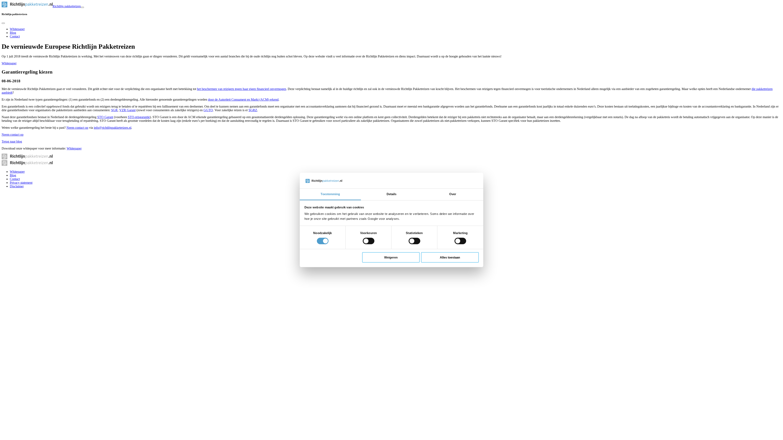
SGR (114, 110)
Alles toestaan (450, 257)
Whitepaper (17, 29)
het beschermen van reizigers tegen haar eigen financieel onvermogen (241, 89)
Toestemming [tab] (330, 194)
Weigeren (391, 257)
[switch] (368, 241)
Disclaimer (17, 186)
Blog (13, 32)
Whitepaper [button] (74, 148)
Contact (15, 36)
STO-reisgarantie (139, 117)
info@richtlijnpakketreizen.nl (112, 127)
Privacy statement (21, 182)
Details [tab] (392, 194)
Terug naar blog (12, 141)
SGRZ (253, 110)
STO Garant (105, 117)
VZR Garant (127, 110)
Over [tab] (452, 194)
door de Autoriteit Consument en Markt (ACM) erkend (243, 99)
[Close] (3, 23)
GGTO (208, 110)
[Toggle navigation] (82, 7)
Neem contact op (77, 127)
